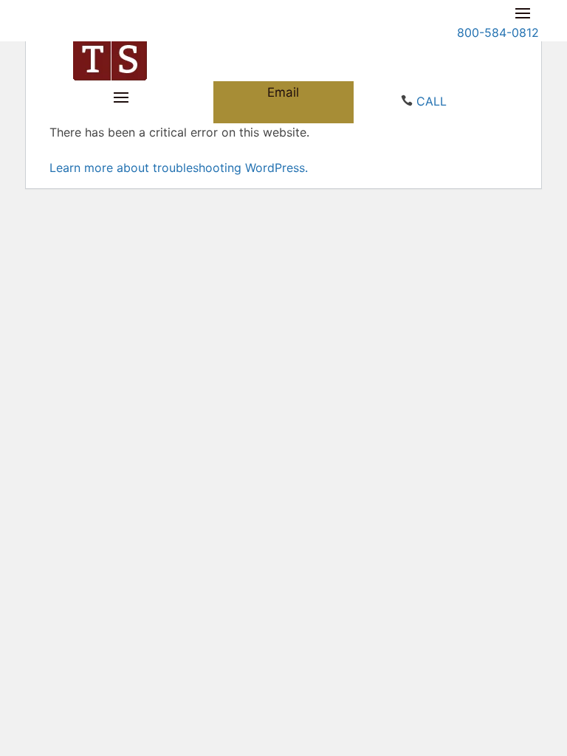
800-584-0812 (498, 32)
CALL (431, 101)
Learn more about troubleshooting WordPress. (178, 167)
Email (283, 92)
